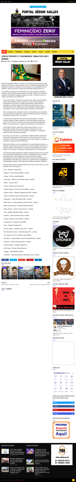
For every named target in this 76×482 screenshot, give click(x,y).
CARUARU (10, 52)
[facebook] (67, 1)
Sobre (6, 1)
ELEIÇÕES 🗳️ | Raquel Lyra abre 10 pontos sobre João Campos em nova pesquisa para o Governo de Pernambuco (9, 273)
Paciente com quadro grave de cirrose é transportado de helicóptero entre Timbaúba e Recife (17, 470)
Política (35, 61)
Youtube (55, 409)
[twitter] (72, 1)
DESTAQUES (27, 52)
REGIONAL (54, 52)
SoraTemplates (8, 480)
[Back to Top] (73, 480)
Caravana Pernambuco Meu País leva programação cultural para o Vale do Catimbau (17, 461)
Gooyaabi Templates (21, 480)
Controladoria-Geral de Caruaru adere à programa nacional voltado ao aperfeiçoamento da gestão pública (42, 471)
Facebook (55, 406)
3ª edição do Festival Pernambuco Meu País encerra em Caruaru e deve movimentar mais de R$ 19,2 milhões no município (42, 452)
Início (2, 1)
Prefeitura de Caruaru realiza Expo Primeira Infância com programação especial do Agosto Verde (17, 452)
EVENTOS (34, 52)
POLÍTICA (47, 52)
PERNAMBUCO (18, 52)
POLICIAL (41, 52)
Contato (9, 1)
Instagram (55, 413)
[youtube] (74, 1)
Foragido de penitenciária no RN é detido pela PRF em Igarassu (42, 461)
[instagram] (70, 1)
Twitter (55, 402)
